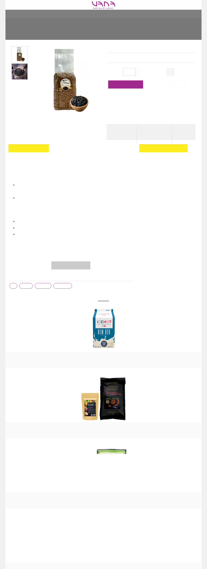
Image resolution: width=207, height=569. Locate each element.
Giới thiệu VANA (67, 452)
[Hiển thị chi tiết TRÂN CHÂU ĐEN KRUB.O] (30, 416)
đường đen (62, 286)
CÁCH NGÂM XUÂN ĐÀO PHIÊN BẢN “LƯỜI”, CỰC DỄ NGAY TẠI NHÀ (126, 481)
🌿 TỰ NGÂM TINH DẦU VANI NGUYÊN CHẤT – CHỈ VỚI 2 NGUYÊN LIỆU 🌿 (125, 466)
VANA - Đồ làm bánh (176, 455)
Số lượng (112, 72)
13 (13, 286)
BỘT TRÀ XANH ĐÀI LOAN (103, 355)
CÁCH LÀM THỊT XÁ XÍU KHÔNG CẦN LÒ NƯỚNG (126, 503)
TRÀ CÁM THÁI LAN (182, 355)
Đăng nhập (190, 164)
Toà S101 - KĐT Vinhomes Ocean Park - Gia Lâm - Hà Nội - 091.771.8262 (29, 470)
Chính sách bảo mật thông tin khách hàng (76, 491)
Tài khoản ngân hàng (71, 476)
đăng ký (152, 170)
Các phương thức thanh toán (76, 483)
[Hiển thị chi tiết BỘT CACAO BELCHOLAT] (64, 328)
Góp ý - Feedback (73, 505)
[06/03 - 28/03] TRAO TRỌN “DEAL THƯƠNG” (124, 493)
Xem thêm (113, 511)
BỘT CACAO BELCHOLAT (64, 355)
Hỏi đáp (62, 499)
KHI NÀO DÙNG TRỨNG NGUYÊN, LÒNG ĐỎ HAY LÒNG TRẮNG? (127, 454)
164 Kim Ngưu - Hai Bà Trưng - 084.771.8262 (27, 458)
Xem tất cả (103, 388)
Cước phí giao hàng (154, 128)
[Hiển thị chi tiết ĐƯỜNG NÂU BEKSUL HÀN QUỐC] (142, 328)
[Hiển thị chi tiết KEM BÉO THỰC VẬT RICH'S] (25, 328)
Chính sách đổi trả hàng (72, 470)
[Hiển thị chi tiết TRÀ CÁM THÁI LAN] (182, 328)
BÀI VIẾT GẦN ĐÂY (126, 445)
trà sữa (26, 286)
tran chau (43, 286)
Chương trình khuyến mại (73, 458)
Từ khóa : (15, 277)
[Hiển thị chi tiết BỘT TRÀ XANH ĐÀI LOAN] (103, 328)
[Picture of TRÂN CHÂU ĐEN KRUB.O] (65, 84)
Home (46, 31)
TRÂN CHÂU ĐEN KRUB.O (148, 31)
